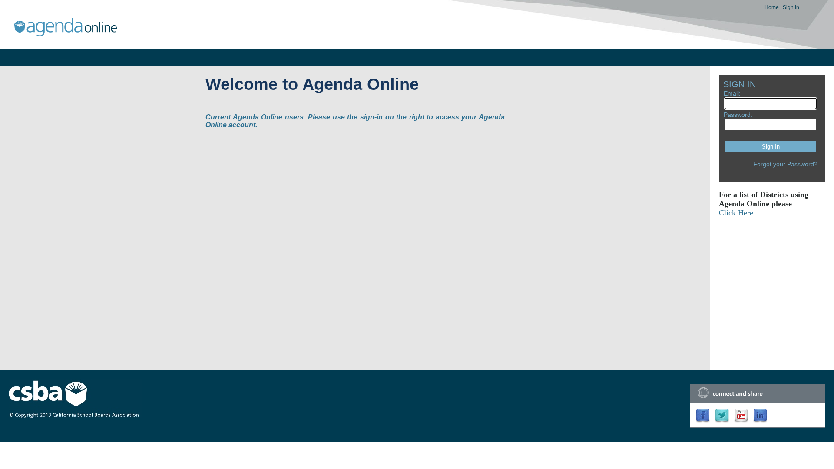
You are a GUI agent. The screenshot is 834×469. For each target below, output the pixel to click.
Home (772, 7)
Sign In (791, 7)
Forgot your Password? (785, 164)
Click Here (736, 212)
